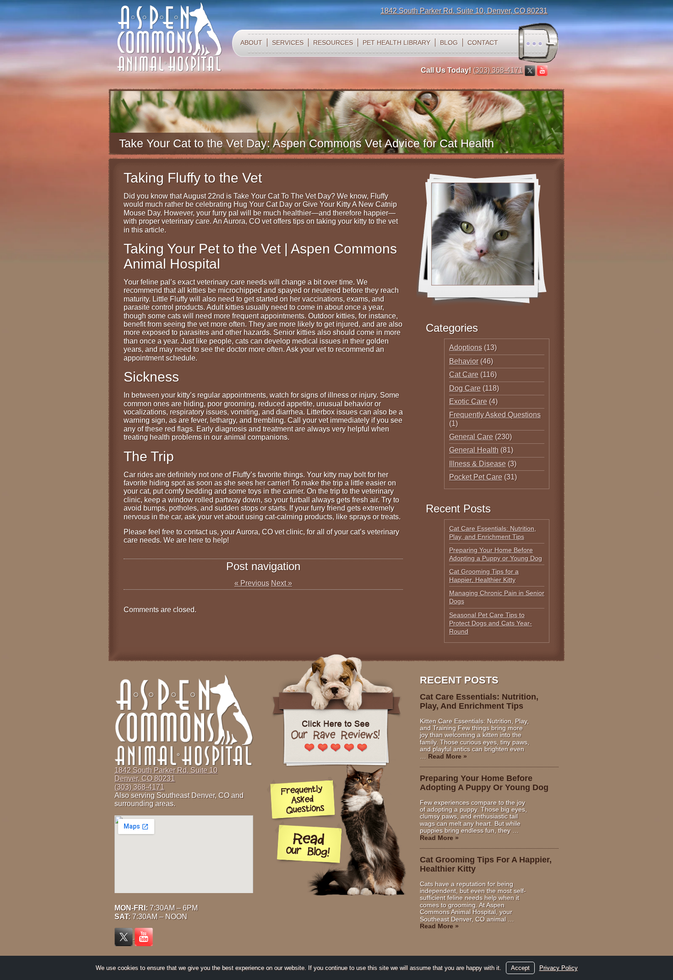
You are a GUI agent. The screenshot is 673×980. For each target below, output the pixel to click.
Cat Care (463, 374)
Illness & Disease (477, 464)
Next (281, 583)
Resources (333, 42)
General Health (474, 450)
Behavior (463, 361)
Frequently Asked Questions (495, 415)
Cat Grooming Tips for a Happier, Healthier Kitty (486, 864)
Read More (447, 756)
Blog (449, 42)
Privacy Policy (558, 967)
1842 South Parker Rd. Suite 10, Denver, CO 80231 (464, 11)
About (251, 42)
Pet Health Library (396, 42)
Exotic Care (468, 401)
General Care (471, 437)
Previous (251, 583)
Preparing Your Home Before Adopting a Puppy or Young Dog (484, 783)
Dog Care (465, 388)
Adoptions (465, 347)
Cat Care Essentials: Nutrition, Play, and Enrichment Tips (479, 701)
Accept (520, 967)
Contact (482, 42)
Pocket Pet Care (475, 477)
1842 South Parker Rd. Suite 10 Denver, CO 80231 (165, 774)
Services (288, 42)
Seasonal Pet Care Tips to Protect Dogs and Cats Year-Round (490, 623)
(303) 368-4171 (498, 70)
